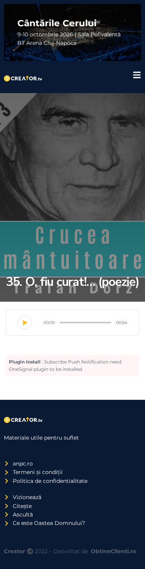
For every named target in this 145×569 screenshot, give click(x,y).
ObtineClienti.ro (113, 551)
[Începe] (25, 323)
